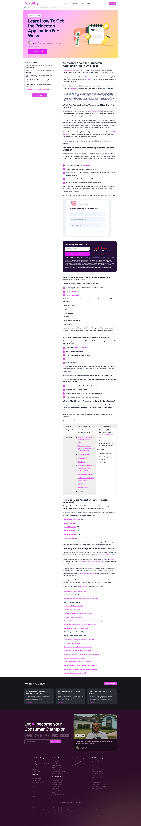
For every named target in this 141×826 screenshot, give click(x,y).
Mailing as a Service (97, 764)
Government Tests (97, 771)
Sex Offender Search (97, 788)
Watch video (80, 735)
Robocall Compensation (37, 782)
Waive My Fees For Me (37, 52)
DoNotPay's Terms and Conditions (92, 257)
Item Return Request (57, 767)
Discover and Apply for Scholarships (58, 791)
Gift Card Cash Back (57, 780)
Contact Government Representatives (97, 781)
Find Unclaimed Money (58, 784)
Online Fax (95, 766)
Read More (29, 702)
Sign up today (55, 741)
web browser (87, 165)
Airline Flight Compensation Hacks (40, 764)
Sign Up (112, 3)
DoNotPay (31, 3)
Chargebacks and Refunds (59, 771)
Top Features (74, 3)
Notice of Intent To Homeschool (100, 786)
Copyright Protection (77, 764)
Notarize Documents (97, 773)
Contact (33, 796)
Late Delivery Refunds (57, 765)
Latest (82, 3)
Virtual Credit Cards (36, 766)
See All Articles (110, 683)
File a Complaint (76, 766)
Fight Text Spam (35, 780)
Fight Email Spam (36, 778)
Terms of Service (35, 790)
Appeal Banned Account (58, 773)
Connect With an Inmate (98, 762)
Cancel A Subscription (57, 769)
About (88, 3)
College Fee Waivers (34, 15)
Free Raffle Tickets (57, 782)
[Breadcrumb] (25, 7)
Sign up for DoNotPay (77, 254)
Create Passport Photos (98, 784)
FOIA (93, 775)
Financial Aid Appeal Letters (59, 794)
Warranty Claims (35, 771)
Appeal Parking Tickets (78, 762)
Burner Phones (35, 762)
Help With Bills (55, 786)
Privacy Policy (105, 257)
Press (32, 794)
